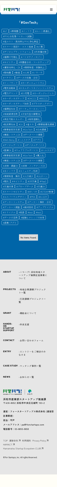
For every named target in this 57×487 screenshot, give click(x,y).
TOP (5, 440)
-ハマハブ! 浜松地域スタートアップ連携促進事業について (33, 275)
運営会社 (13, 440)
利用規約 (26, 440)
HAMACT (7, 444)
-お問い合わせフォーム (31, 340)
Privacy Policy (39, 440)
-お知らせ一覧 (26, 377)
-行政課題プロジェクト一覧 (32, 300)
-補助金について (27, 313)
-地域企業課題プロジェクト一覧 (32, 291)
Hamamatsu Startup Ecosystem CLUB (22, 448)
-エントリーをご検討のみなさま (32, 353)
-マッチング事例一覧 (30, 365)
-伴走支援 (24, 324)
